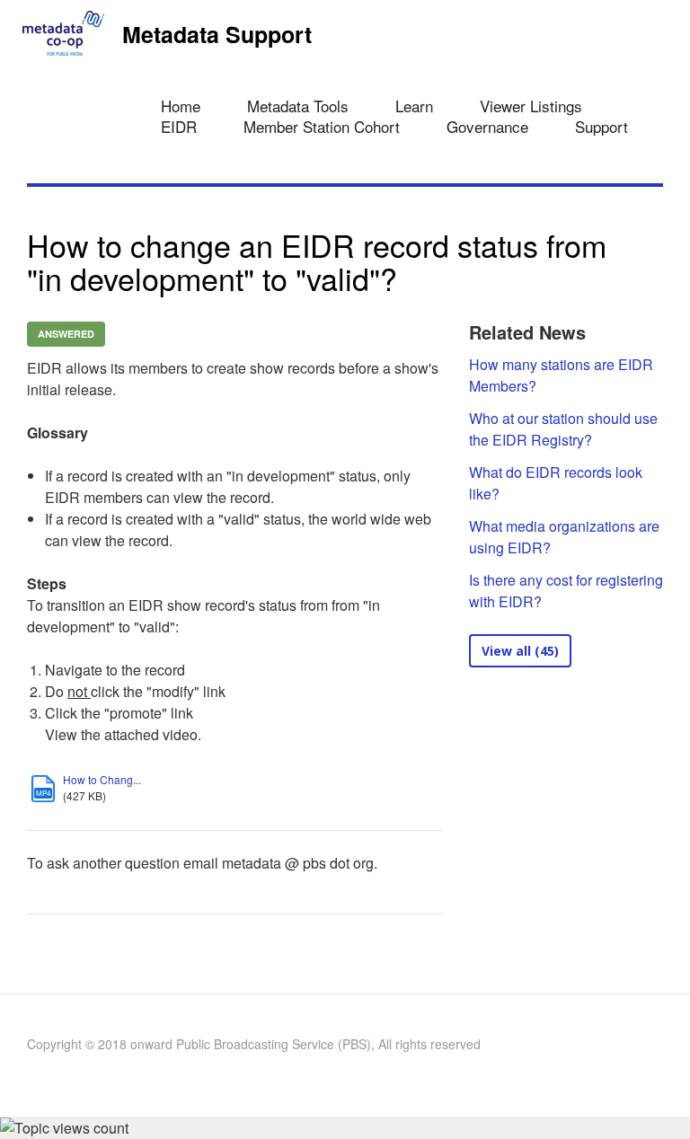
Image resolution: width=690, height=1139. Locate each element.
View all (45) (520, 650)
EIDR (179, 126)
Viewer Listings (531, 105)
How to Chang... (102, 779)
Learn (414, 105)
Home (180, 105)
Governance (487, 126)
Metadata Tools (298, 105)
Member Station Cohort (321, 126)
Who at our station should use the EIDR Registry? (563, 429)
